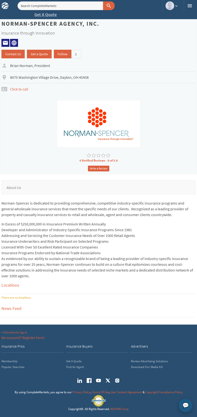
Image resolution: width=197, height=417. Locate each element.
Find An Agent (75, 367)
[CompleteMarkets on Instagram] (117, 380)
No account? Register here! (23, 337)
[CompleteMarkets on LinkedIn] (79, 380)
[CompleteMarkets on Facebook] (89, 380)
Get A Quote (45, 14)
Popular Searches (12, 367)
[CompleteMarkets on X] (107, 380)
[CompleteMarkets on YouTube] (98, 380)
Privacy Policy (82, 392)
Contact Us (13, 54)
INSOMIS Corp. (119, 409)
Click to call (19, 89)
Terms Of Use (100, 392)
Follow (63, 54)
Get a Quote (39, 54)
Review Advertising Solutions (149, 361)
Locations (10, 285)
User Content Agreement (126, 392)
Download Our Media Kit (147, 367)
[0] (89, 155)
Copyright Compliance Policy (164, 392)
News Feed (11, 308)
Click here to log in (15, 332)
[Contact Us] (5, 42)
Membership (9, 361)
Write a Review (98, 168)
